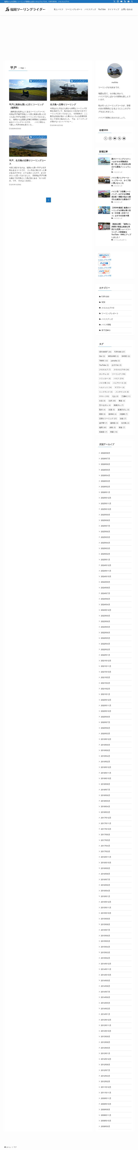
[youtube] (121, 1)
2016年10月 (106, 862)
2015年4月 (105, 946)
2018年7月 (105, 789)
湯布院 (114, 423)
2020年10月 (106, 711)
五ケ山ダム (105, 405)
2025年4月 (105, 542)
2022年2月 (105, 649)
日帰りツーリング (108, 418)
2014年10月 (106, 974)
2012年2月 (105, 1081)
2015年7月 (105, 929)
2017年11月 (106, 823)
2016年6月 (105, 885)
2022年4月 (105, 643)
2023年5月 (105, 626)
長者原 (103, 432)
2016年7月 (105, 879)
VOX (103, 302)
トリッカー (105, 378)
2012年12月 (106, 1059)
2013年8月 (105, 1042)
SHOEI (126, 356)
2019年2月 (105, 761)
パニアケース (119, 383)
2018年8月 (105, 784)
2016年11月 (106, 856)
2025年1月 (105, 559)
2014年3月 (105, 1008)
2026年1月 (105, 492)
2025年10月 (106, 509)
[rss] (125, 1)
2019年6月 (105, 750)
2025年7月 (105, 525)
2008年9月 (105, 1126)
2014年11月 (106, 969)
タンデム (104, 374)
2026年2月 (105, 486)
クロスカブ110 (107, 307)
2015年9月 (105, 918)
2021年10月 (106, 671)
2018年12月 (106, 767)
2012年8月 (105, 1064)
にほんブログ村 (104, 259)
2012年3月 (105, 1075)
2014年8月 (105, 986)
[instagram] (118, 1)
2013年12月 (106, 1019)
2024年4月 (105, 604)
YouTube (104, 365)
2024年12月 (106, 565)
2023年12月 (106, 610)
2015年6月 (105, 935)
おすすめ (116, 365)
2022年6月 (105, 632)
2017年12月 (106, 817)
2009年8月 (105, 1109)
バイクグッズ (107, 319)
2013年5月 (105, 1047)
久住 (102, 400)
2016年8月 (105, 873)
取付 (102, 409)
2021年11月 (106, 666)
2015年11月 (106, 907)
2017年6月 (105, 834)
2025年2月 (105, 553)
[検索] (132, 1)
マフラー (119, 387)
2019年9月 (105, 744)
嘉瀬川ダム (123, 409)
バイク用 (104, 383)
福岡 (102, 427)
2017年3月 (105, 851)
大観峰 (123, 414)
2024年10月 (106, 576)
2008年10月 (106, 1120)
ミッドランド (105, 391)
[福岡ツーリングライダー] (25, 9)
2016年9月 (105, 868)
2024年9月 (105, 582)
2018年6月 (105, 795)
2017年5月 (105, 840)
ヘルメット (105, 387)
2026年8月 (105, 453)
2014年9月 (105, 980)
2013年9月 (105, 1036)
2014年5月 (105, 1002)
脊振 (122, 427)
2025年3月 (105, 548)
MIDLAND (113, 356)
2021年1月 (105, 694)
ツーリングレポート (109, 313)
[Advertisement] (69, 36)
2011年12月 (106, 1087)
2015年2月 (105, 958)
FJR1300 (105, 296)
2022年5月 (105, 638)
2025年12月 (106, 497)
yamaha (115, 360)
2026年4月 (105, 475)
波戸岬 (103, 423)
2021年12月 (106, 660)
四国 (102, 414)
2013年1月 (105, 1053)
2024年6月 (105, 598)
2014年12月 (106, 963)
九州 (112, 400)
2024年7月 (105, 593)
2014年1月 (105, 1014)
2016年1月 (105, 896)
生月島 (125, 423)
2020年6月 (105, 728)
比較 (123, 418)
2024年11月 (106, 570)
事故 (122, 400)
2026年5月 (105, 469)
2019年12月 (106, 739)
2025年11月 (106, 503)
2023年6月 (105, 621)
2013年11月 (106, 1025)
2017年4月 (105, 845)
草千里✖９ (106, 330)
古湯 (111, 409)
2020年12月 (106, 699)
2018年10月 (106, 778)
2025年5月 (105, 537)
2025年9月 (105, 514)
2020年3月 (105, 733)
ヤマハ (104, 396)
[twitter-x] (114, 1)
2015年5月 (105, 941)
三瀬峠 (125, 396)
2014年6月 (105, 997)
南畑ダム (118, 405)
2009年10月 (106, 1104)
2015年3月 (105, 952)
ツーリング (118, 374)
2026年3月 (105, 481)
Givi (102, 356)
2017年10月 (106, 829)
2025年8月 (105, 520)
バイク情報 (106, 324)
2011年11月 (106, 1092)
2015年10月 (106, 913)
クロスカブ (105, 369)
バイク (119, 378)
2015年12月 (106, 901)
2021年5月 (105, 677)
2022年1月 (105, 655)
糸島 (112, 427)
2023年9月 (105, 615)
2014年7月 (105, 991)
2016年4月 (105, 890)
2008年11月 (106, 1115)
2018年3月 (105, 812)
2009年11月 (106, 1098)
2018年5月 (105, 800)
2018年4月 (105, 806)
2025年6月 (105, 531)
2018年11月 (106, 772)
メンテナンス (122, 391)
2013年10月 (106, 1031)
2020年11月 (106, 705)
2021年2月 (105, 688)
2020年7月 (105, 722)
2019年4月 (105, 756)
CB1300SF (105, 351)
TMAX (103, 360)
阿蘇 (113, 432)
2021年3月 (105, 683)
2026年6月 (105, 464)
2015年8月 (105, 924)
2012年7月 (105, 1070)
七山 (115, 396)
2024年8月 (105, 587)
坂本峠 (112, 414)
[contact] (128, 1)
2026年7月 (105, 458)
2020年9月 (105, 716)
